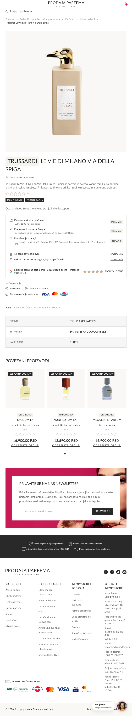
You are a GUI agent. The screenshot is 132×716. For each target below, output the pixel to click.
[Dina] (37, 689)
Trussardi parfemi (83, 321)
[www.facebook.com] (106, 572)
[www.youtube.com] (124, 572)
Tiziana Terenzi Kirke (49, 638)
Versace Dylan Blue (48, 655)
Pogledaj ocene (114, 271)
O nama (76, 594)
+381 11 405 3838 (114, 663)
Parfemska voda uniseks (88, 331)
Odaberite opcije (25, 445)
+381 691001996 (113, 655)
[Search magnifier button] (7, 11)
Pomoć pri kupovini (82, 633)
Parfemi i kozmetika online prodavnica (40, 19)
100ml (74, 342)
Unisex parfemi (87, 19)
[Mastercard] (50, 689)
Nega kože (11, 620)
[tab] (9, 307)
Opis (9, 308)
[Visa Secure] (76, 689)
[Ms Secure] (86, 689)
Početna (10, 19)
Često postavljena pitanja (43, 308)
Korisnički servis (80, 639)
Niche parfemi (13, 602)
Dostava (76, 627)
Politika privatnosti (81, 611)
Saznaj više (116, 222)
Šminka (9, 614)
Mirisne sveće (13, 626)
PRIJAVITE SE (102, 511)
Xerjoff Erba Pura (47, 601)
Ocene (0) (18, 308)
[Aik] (17, 689)
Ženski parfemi (13, 590)
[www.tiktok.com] (118, 572)
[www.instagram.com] (112, 572)
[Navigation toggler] (8, 4)
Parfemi (69, 19)
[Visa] (63, 689)
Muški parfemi (13, 596)
